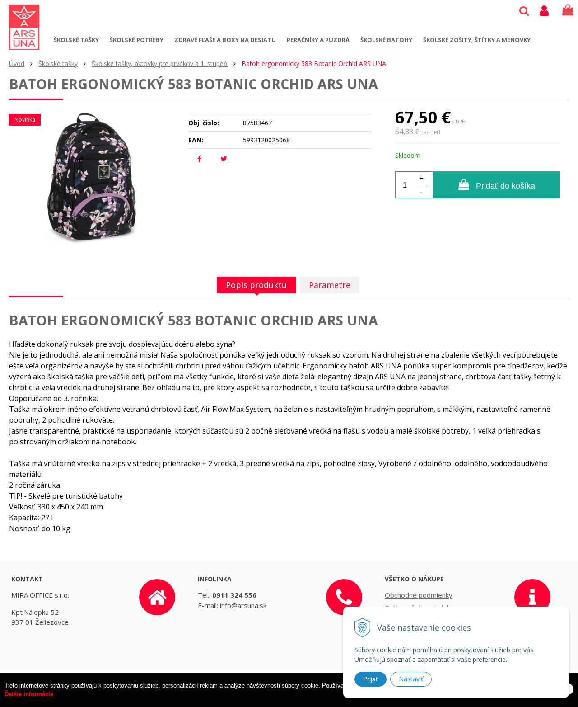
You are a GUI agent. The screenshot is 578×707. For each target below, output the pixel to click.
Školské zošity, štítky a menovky (477, 40)
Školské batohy (386, 40)
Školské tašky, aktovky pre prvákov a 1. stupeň (160, 63)
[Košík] (567, 10)
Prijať (370, 679)
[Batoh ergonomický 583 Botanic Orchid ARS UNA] (93, 177)
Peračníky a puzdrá (318, 40)
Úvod (16, 63)
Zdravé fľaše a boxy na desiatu (225, 40)
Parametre (329, 284)
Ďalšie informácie (29, 694)
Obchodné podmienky (418, 594)
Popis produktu (256, 284)
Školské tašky (76, 40)
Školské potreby (136, 40)
